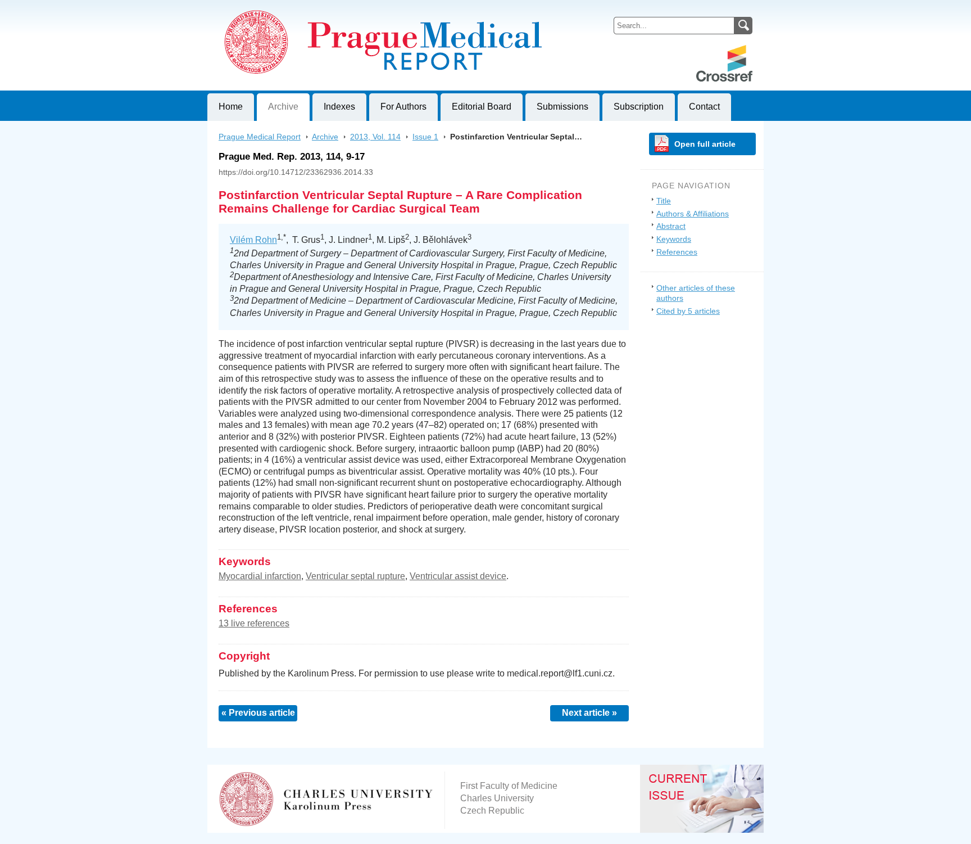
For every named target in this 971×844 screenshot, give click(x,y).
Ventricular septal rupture (355, 576)
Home (231, 106)
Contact (704, 106)
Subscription (639, 106)
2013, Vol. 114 (375, 136)
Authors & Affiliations (692, 213)
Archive (283, 106)
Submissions (562, 106)
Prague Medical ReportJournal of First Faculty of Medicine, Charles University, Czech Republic (345, 9)
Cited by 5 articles (688, 310)
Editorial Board (481, 106)
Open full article (705, 143)
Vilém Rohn (253, 240)
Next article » (589, 712)
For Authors (403, 106)
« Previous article (258, 712)
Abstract (671, 226)
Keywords (673, 238)
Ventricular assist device (458, 576)
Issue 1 (425, 136)
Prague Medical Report (260, 136)
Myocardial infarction (260, 576)
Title (663, 200)
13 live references (254, 623)
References (676, 251)
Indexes (339, 106)
